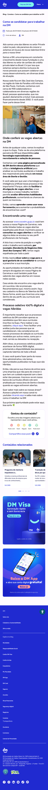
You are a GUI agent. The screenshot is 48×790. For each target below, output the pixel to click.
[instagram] (8, 782)
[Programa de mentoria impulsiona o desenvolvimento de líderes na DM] (17, 458)
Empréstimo (6, 666)
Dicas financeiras (8, 701)
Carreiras (10, 14)
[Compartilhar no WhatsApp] (33, 434)
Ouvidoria (6, 727)
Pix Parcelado (7, 672)
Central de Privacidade (10, 739)
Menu (39, 4)
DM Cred (5, 683)
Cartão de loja (7, 660)
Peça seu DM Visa (25, 4)
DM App (5, 677)
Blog (4, 14)
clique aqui (17, 325)
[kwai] (27, 782)
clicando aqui (17, 395)
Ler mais (7, 485)
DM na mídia (6, 629)
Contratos (6, 733)
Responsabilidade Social (10, 649)
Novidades (6, 643)
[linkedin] (13, 782)
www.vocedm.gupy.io (24, 221)
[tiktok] (22, 782)
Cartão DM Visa (7, 654)
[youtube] (18, 782)
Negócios (6, 712)
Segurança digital (8, 706)
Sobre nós (6, 617)
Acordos (5, 695)
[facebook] (4, 782)
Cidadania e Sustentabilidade (12, 623)
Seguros (5, 689)
